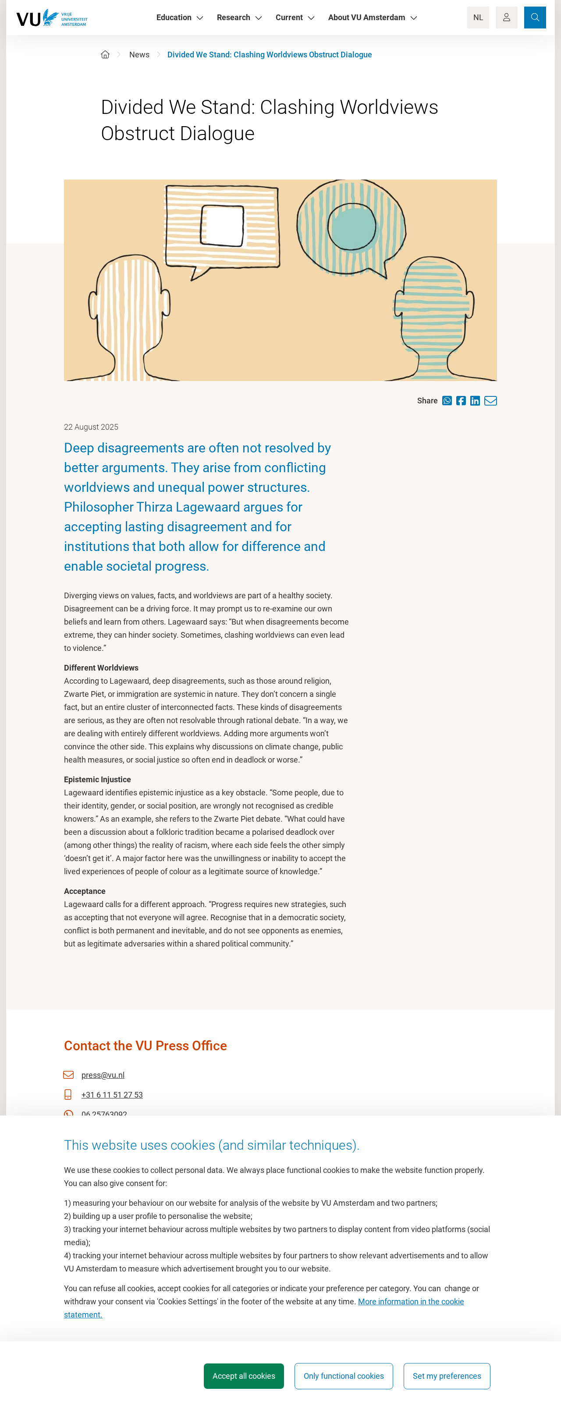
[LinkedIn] (477, 400)
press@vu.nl (103, 1075)
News (139, 54)
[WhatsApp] (449, 400)
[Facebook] (463, 400)
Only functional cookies (344, 1376)
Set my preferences (447, 1376)
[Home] (105, 54)
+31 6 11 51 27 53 (112, 1094)
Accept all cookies (244, 1376)
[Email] (492, 401)
